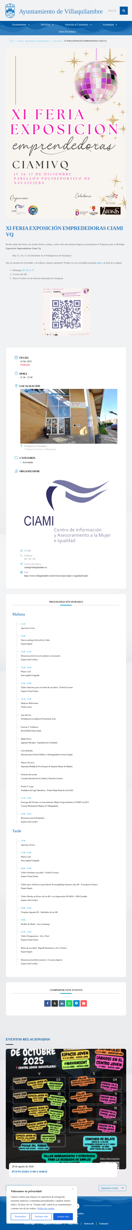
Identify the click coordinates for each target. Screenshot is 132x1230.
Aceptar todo (63, 1216)
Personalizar (20, 1216)
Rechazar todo (41, 1216)
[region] (41, 1205)
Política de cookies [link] (45, 1208)
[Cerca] (74, 1189)
